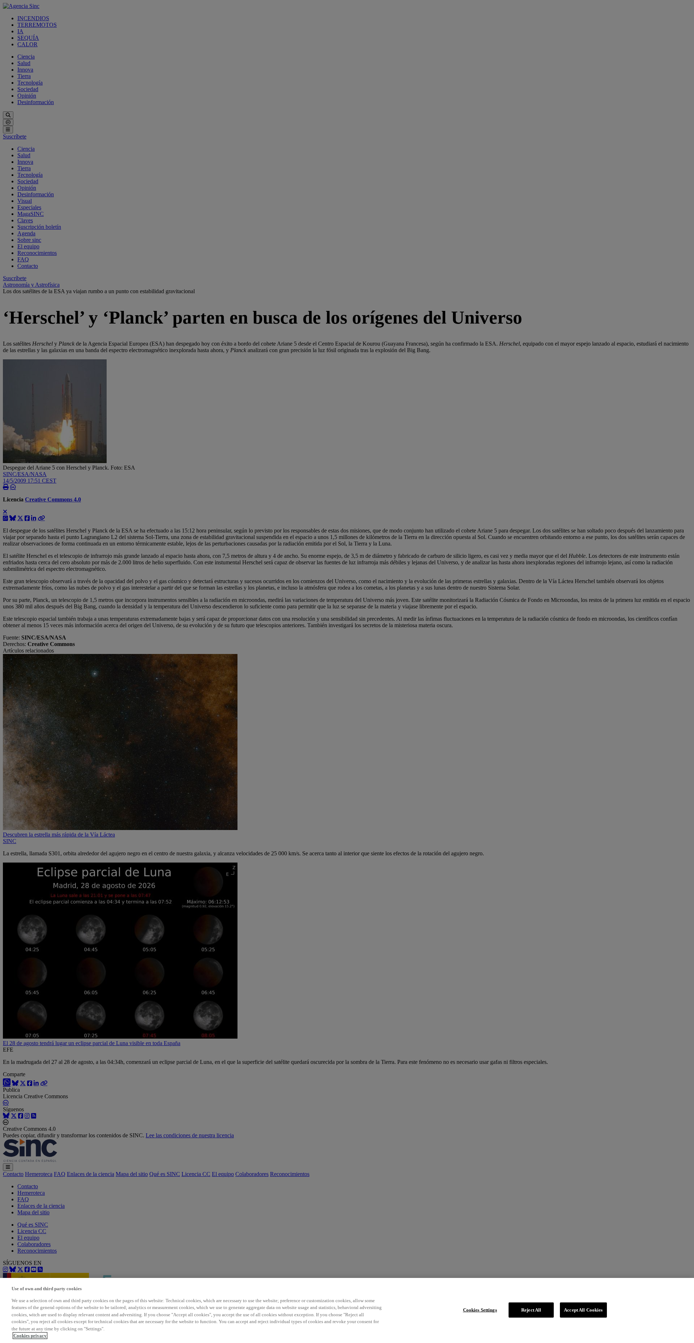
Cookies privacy (30, 1335)
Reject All (531, 1310)
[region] (347, 1310)
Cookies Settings (480, 1310)
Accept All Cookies (583, 1310)
